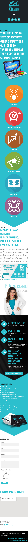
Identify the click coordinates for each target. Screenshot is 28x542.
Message (3, 460)
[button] (14, 14)
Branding (5, 472)
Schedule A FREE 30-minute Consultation (18, 540)
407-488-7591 (7, 524)
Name (2, 442)
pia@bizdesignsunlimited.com (21, 538)
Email (2, 448)
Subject (3, 454)
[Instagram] (15, 19)
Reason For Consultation (6, 470)
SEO (3, 476)
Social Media (5, 478)
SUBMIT (4, 483)
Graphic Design (6, 474)
